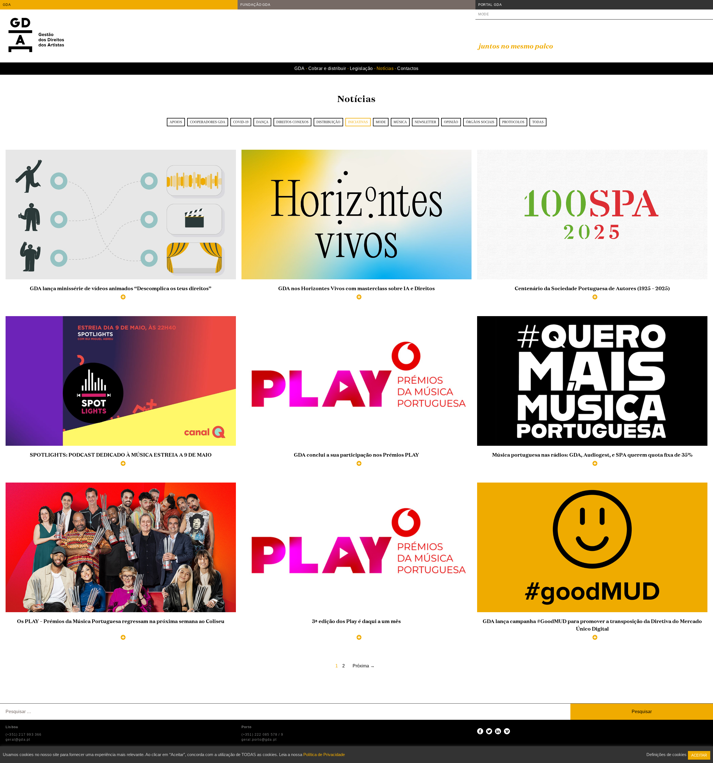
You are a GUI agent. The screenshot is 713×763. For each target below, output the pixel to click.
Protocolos (513, 122)
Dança (262, 122)
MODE (483, 14)
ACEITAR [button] (699, 755)
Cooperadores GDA (207, 122)
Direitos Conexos (292, 122)
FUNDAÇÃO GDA (255, 5)
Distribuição (328, 122)
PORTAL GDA (490, 5)
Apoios (176, 122)
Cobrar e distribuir (327, 68)
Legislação (361, 68)
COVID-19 (240, 122)
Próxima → (364, 665)
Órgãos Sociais (480, 122)
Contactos (407, 68)
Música (400, 122)
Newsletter (425, 122)
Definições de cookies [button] (666, 754)
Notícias (385, 68)
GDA (7, 5)
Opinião (451, 122)
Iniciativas (358, 122)
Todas (538, 122)
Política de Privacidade (324, 754)
